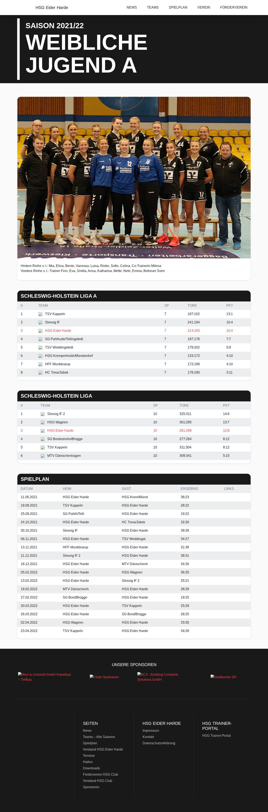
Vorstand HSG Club (97, 781)
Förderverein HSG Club (100, 774)
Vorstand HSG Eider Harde (103, 749)
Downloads (91, 768)
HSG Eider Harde (44, 742)
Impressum (151, 730)
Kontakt (148, 737)
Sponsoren (91, 787)
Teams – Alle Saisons (99, 737)
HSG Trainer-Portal (216, 735)
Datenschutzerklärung (159, 743)
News (132, 7)
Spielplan (178, 7)
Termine (89, 755)
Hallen (88, 762)
